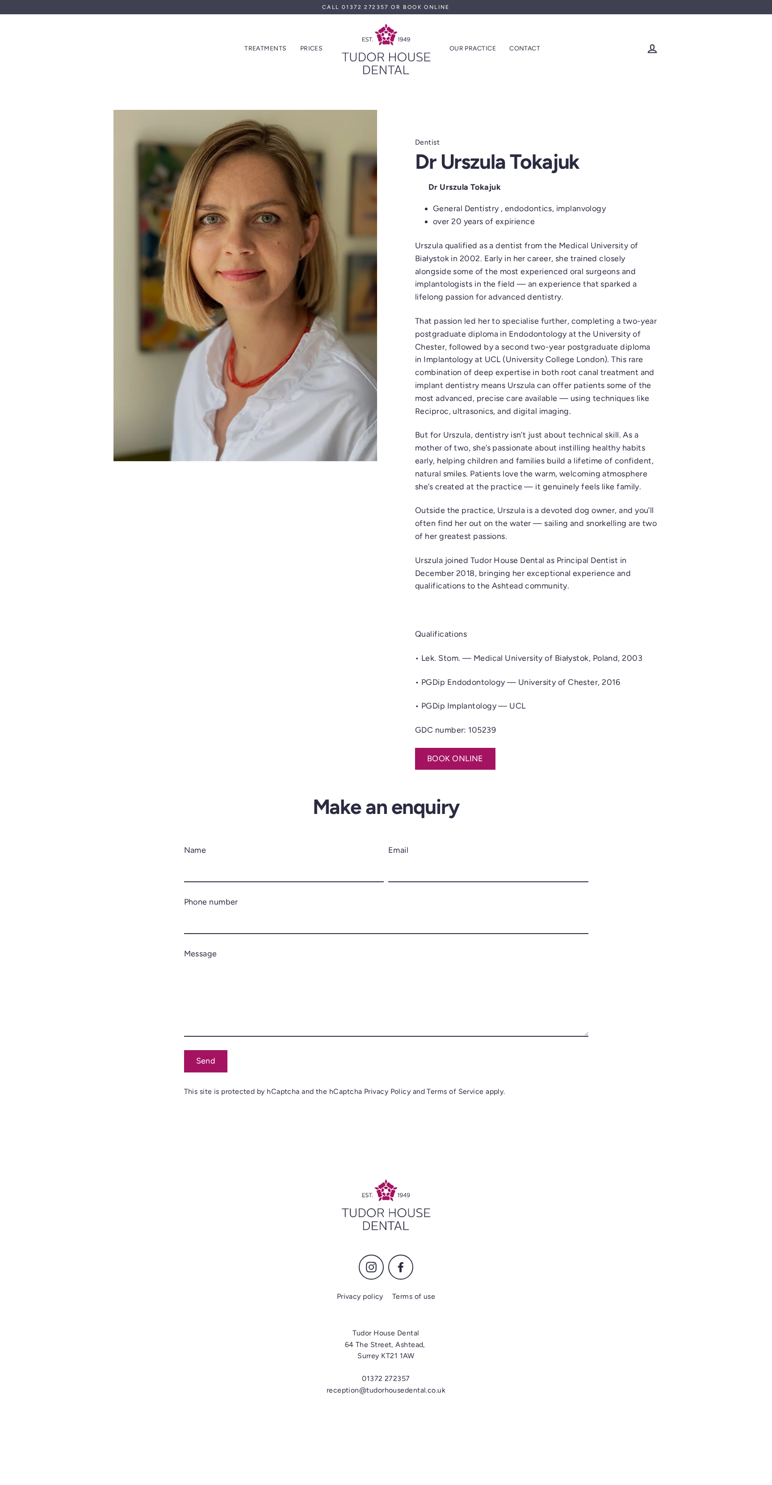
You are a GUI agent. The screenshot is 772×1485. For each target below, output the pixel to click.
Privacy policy (360, 1296)
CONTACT (524, 48)
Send (206, 1061)
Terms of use (413, 1296)
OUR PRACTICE (472, 48)
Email (398, 850)
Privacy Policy (387, 1091)
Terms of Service (455, 1091)
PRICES (311, 48)
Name (195, 850)
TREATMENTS (265, 48)
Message (200, 954)
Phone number (211, 902)
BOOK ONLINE (455, 758)
